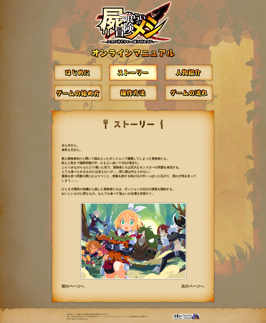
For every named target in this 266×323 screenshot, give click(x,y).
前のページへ (73, 286)
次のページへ (192, 286)
